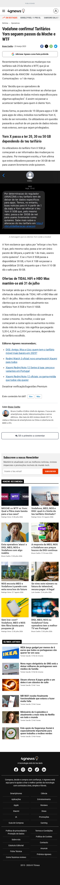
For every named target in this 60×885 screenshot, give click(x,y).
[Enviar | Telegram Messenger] (55, 46)
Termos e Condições (44, 831)
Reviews (44, 805)
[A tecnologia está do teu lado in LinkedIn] (44, 769)
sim (31, 396)
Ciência (44, 793)
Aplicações (16, 799)
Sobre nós (16, 839)
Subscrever (50, 471)
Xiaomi (16, 811)
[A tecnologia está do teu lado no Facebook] (16, 769)
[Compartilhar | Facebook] (42, 46)
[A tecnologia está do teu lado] (17, 11)
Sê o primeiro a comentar (31, 436)
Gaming (44, 823)
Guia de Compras (16, 823)
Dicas (44, 811)
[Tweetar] (46, 46)
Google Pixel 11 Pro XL (30, 18)
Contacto (44, 842)
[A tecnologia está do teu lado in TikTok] (37, 769)
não (38, 396)
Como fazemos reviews (16, 857)
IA (16, 817)
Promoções (44, 817)
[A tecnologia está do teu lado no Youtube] (30, 769)
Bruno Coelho (7, 46)
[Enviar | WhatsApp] (51, 46)
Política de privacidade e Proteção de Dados (16, 832)
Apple (16, 805)
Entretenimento (44, 799)
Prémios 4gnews (44, 854)
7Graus (36, 865)
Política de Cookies (44, 836)
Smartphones (16, 793)
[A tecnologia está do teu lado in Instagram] (23, 769)
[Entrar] (55, 10)
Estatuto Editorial (16, 845)
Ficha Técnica (16, 851)
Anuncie (43, 848)
